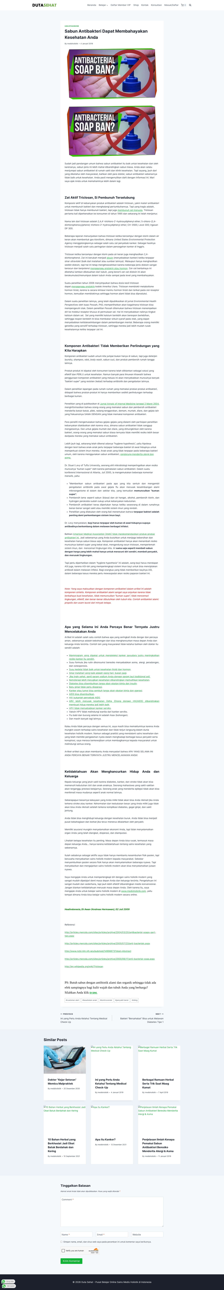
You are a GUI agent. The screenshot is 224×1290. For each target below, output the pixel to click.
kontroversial (106, 1000)
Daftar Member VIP (121, 5)
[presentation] (65, 1060)
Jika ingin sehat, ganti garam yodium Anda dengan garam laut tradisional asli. (109, 676)
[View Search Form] (190, 5)
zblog (134, 1000)
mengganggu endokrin (83, 286)
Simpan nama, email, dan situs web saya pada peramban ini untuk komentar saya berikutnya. (107, 1242)
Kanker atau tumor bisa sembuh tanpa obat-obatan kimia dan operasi (105, 690)
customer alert (72, 1000)
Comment (68, 1199)
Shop (136, 5)
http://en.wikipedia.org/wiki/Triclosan (84, 966)
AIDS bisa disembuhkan (81, 694)
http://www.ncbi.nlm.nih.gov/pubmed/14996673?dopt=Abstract (98, 951)
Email (100, 1234)
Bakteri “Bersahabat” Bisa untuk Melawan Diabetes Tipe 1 (141, 1018)
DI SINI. (93, 992)
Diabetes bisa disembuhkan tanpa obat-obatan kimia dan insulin (103, 683)
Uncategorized (72, 26)
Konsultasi (156, 5)
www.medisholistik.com (133, 891)
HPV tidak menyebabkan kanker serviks (90, 708)
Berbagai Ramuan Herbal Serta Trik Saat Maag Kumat (158, 1083)
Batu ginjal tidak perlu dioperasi (85, 687)
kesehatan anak (89, 1000)
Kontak (144, 5)
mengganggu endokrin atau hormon (109, 268)
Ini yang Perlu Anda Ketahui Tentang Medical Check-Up (84, 1018)
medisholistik (72, 44)
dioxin (110, 257)
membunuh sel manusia (130, 210)
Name (66, 1234)
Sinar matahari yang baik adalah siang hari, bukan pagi (97, 673)
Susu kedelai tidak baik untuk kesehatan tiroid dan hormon (100, 669)
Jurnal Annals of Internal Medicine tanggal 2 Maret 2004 (129, 403)
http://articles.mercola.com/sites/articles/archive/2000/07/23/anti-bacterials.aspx (107, 943)
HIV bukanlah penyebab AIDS (84, 697)
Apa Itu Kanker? (105, 1139)
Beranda (91, 5)
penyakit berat (121, 1000)
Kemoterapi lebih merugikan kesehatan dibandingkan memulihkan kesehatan (109, 680)
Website (136, 1234)
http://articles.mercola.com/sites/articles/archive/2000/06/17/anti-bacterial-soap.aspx (110, 959)
